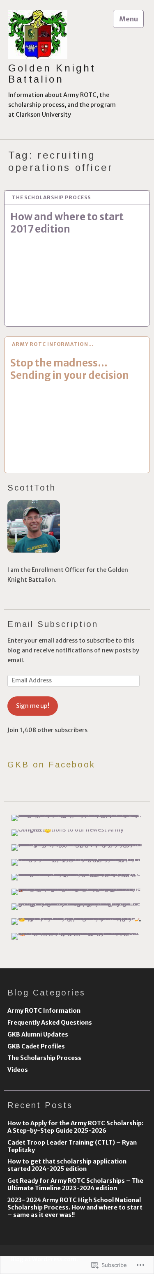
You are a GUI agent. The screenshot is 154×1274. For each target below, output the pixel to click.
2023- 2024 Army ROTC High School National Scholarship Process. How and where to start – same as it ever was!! (75, 1207)
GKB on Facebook (51, 764)
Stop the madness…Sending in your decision (69, 369)
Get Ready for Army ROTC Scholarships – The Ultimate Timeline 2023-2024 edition (75, 1184)
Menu (128, 19)
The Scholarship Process (51, 197)
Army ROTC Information (43, 1010)
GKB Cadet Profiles (36, 1046)
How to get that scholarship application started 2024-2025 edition (66, 1165)
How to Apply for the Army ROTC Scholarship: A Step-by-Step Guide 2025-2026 (75, 1127)
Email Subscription (52, 624)
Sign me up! (32, 706)
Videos (17, 1070)
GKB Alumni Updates (37, 1034)
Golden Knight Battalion (52, 73)
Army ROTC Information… (53, 344)
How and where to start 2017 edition (67, 222)
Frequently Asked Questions (49, 1022)
